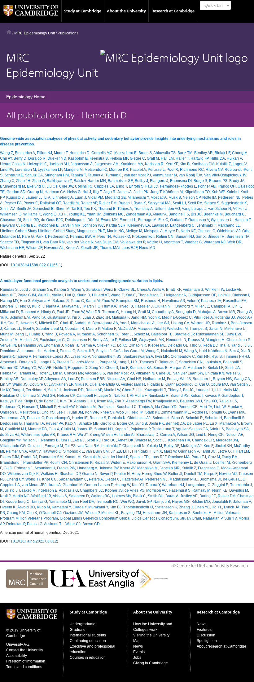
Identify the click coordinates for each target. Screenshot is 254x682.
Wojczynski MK (151, 340)
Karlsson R (154, 164)
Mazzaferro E (125, 153)
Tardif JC (208, 451)
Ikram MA (105, 401)
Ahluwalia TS (164, 153)
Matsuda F (120, 317)
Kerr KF (171, 164)
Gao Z (12, 323)
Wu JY (82, 434)
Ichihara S (31, 395)
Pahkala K (116, 418)
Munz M (6, 334)
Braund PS (218, 181)
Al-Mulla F (138, 395)
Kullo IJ (38, 306)
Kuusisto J (15, 197)
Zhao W (38, 181)
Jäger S (105, 395)
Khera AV (127, 468)
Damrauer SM (51, 457)
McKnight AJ (191, 446)
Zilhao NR (137, 345)
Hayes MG (181, 501)
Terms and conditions (24, 667)
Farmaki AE (27, 373)
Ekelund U (36, 186)
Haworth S (28, 323)
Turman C (113, 175)
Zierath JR (89, 248)
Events (139, 652)
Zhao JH (23, 181)
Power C (31, 203)
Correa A (167, 434)
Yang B (51, 334)
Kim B (185, 164)
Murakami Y (98, 507)
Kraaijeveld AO (165, 401)
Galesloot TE (162, 334)
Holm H (224, 295)
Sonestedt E (43, 208)
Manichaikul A (143, 323)
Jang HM (138, 317)
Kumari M (72, 457)
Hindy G (48, 312)
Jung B (141, 423)
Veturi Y (193, 301)
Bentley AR (203, 153)
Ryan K (140, 203)
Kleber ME (157, 345)
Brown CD (91, 524)
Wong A (190, 351)
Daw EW (233, 334)
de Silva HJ (9, 434)
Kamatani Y (61, 507)
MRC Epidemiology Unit (34, 33)
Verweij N (8, 345)
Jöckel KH (223, 446)
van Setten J (240, 384)
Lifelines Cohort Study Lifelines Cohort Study (37, 231)
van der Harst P (115, 457)
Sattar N (215, 328)
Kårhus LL (12, 328)
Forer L (126, 334)
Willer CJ (73, 524)
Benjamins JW (30, 345)
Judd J (25, 289)
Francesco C (208, 468)
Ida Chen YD (166, 407)
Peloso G (34, 524)
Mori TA (205, 407)
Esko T (121, 186)
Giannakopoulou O (181, 384)
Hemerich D (79, 153)
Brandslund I (10, 462)
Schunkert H (44, 468)
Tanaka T (78, 175)
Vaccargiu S (95, 373)
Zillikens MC (113, 214)
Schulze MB (88, 423)
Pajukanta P (140, 429)
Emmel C (67, 351)
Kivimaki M (91, 457)
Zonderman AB (138, 214)
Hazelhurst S (179, 490)
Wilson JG (185, 434)
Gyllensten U (222, 220)
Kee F (208, 446)
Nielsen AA (116, 379)
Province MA (179, 457)
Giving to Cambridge (150, 663)
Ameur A (159, 214)
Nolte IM (209, 197)
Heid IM (136, 412)
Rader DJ (29, 457)
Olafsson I (240, 295)
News (138, 646)
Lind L (201, 434)
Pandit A (39, 317)
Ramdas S (9, 289)
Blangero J (159, 181)
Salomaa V (242, 501)
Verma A (88, 345)
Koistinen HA (179, 440)
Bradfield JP (184, 334)
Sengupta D (186, 312)
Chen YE (202, 507)
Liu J (248, 345)
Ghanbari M (72, 485)
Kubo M (43, 507)
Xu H (62, 214)
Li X (134, 362)
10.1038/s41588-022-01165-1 (36, 265)
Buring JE (207, 496)
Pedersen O (58, 236)
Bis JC (196, 214)
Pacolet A (138, 169)
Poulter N (122, 474)
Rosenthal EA (234, 301)
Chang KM (16, 513)
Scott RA (195, 203)
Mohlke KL (110, 513)
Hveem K (7, 507)
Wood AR (244, 317)
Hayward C (9, 225)
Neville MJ (228, 474)
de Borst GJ (48, 401)
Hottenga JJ (225, 317)
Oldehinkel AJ (228, 231)
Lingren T (8, 306)
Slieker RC (106, 345)
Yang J (237, 345)
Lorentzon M (25, 169)
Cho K (32, 513)
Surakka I (94, 289)
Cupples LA (104, 186)
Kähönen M (173, 192)
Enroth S (136, 186)
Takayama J (71, 306)
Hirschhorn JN (155, 513)
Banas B (160, 367)
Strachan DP (69, 474)
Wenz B (109, 289)
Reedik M (71, 203)
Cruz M (214, 457)
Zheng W (97, 434)
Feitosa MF (119, 158)
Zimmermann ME (175, 412)
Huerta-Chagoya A (15, 356)
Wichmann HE (12, 248)
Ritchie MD (200, 501)
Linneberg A (62, 197)
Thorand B (107, 208)
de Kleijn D (27, 401)
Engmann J (53, 345)
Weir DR (234, 242)
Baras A (171, 496)
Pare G (28, 236)
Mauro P (93, 328)
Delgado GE (178, 345)
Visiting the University (151, 635)
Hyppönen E (48, 225)
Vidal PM (95, 197)
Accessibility (16, 655)
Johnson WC (93, 225)
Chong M (239, 153)
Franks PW (66, 468)
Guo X (54, 429)
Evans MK (109, 220)
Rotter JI (175, 474)
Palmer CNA (16, 451)
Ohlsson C (206, 231)
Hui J (86, 192)
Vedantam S (193, 289)
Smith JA (23, 208)
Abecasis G (68, 490)
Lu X (213, 423)
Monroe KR (118, 169)
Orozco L (35, 446)
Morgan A (177, 367)
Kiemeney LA (138, 225)
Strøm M (62, 208)
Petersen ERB (93, 379)
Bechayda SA (237, 429)
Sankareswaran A (138, 356)
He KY (5, 390)
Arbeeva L (8, 362)
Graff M (153, 158)
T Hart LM (241, 451)
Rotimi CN (164, 236)
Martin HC (91, 306)
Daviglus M (238, 490)
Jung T (155, 192)
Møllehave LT (235, 328)
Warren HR (200, 323)
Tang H (18, 390)
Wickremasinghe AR (38, 434)
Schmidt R (194, 418)
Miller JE (202, 306)
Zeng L (21, 334)
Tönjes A (124, 208)
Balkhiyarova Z (59, 181)
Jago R (109, 192)
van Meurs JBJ (34, 485)
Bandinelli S (179, 214)
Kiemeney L (182, 462)
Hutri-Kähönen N (213, 351)
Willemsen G (10, 214)
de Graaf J (202, 462)
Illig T (97, 192)
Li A (47, 197)
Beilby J (141, 181)
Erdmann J (23, 468)
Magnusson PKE (91, 231)
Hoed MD (147, 248)
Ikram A (54, 485)
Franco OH (226, 186)
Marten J (50, 351)
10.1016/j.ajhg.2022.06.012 (34, 541)
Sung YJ (96, 367)
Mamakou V (229, 423)
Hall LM (167, 158)
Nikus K (81, 384)
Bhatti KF (173, 289)
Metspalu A (153, 231)
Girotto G (107, 423)
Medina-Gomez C (177, 317)
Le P (113, 340)
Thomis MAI (110, 248)
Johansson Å (82, 164)
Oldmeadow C (183, 356)
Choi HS (134, 379)
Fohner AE (207, 186)
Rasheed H (150, 301)
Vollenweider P (132, 242)
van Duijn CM (106, 242)
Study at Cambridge (82, 11)
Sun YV (230, 518)
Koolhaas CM (202, 164)
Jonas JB (84, 429)
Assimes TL (54, 524)
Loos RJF (129, 248)
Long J (123, 362)
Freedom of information (25, 661)
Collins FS (83, 186)
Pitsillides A (203, 317)
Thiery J (174, 390)
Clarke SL (126, 289)
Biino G (177, 418)
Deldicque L (75, 220)
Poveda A (67, 334)
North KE (188, 231)
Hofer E (44, 373)
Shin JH (54, 390)
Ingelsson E (47, 490)
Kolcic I (232, 192)
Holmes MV (121, 496)
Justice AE (189, 496)
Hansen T (242, 220)
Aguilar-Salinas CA (192, 429)
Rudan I (125, 203)
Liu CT (51, 186)
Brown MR (226, 312)
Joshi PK (141, 192)
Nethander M (154, 379)
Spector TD (9, 242)
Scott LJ (179, 203)
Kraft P (5, 496)
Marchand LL (228, 225)
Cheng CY (15, 479)
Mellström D (30, 412)
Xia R (245, 351)
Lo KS (122, 345)
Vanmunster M (165, 175)
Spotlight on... (208, 641)
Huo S (195, 345)
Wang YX (28, 367)
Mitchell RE (48, 323)
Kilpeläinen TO (197, 192)
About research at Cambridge (221, 646)
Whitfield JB (41, 496)
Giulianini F (164, 306)
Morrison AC (156, 490)
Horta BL (28, 225)
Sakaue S (60, 301)
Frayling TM (131, 513)
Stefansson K (166, 507)
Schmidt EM (20, 317)
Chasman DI (10, 220)
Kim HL (66, 440)
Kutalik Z (223, 164)
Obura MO (219, 384)
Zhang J (186, 507)
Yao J (124, 323)
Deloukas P (15, 524)
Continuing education (88, 641)
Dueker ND (56, 158)
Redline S (98, 418)
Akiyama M (41, 301)
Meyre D (171, 231)
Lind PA (6, 169)
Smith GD (31, 220)
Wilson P (92, 513)
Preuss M (196, 340)
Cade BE (163, 373)
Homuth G (217, 412)
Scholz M (141, 334)
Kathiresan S (179, 513)
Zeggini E (220, 485)
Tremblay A (143, 208)
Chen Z (128, 390)
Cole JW (66, 186)
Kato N (71, 423)
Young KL (76, 214)
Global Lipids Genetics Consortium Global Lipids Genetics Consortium (119, 518)
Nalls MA (231, 390)
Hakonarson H (139, 462)
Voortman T (173, 242)
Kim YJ (138, 485)
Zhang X (7, 181)
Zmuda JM (9, 340)
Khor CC (49, 479)
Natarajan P (212, 518)
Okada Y (79, 507)
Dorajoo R (37, 158)
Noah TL (72, 345)
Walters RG (100, 496)
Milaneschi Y (138, 197)
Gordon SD (16, 192)
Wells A (158, 289)
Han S (25, 301)
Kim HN (203, 356)
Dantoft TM (193, 474)
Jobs (137, 657)
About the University (126, 11)
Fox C (163, 220)
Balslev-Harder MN (90, 181)
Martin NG (115, 231)
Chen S (111, 367)
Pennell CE (188, 407)
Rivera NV (214, 169)
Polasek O (121, 236)
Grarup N (35, 192)
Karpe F (210, 474)
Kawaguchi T (155, 390)
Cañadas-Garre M (128, 351)
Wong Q (49, 214)
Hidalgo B (155, 384)
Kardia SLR (115, 225)
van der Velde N (80, 242)
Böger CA (125, 423)
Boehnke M (213, 214)
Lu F (126, 451)
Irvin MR (162, 356)
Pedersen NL (229, 197)
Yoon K (154, 317)
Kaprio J (122, 429)
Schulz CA (34, 175)
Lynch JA (231, 507)
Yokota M (154, 446)
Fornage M (147, 220)
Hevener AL (54, 248)
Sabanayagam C (73, 479)
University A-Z (17, 644)
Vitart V (35, 451)
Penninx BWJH (82, 236)
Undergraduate (82, 624)
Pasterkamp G (58, 418)
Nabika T (120, 395)
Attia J (79, 440)
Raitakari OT (50, 203)
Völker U (240, 208)
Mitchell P (48, 407)
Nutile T (59, 367)
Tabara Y (153, 485)
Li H (218, 390)
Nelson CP (191, 197)
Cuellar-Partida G (104, 384)
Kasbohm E (78, 158)
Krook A (72, 248)
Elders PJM (9, 457)
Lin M (57, 373)
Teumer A (95, 175)
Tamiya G (39, 501)
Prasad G (64, 362)
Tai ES (76, 208)
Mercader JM (227, 440)
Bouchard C (235, 214)
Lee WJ (162, 323)
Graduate (77, 629)
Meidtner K (196, 367)
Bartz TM (184, 153)
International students (88, 635)
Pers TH (104, 236)
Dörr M (93, 220)
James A (124, 192)
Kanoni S (61, 289)
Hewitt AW (66, 407)
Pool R (172, 169)
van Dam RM (54, 242)
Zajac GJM (27, 295)
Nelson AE (234, 434)
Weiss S (233, 373)
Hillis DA (217, 158)
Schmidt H (213, 418)
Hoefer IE (80, 418)
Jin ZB (116, 451)
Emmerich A (25, 153)
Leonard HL (31, 351)
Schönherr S (107, 334)
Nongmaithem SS (106, 356)
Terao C (77, 301)
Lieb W (220, 407)
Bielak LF (222, 153)
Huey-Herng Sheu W (149, 474)
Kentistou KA (140, 367)
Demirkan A (10, 351)
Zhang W (244, 312)
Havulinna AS (173, 301)
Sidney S (211, 203)
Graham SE (42, 289)
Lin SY (5, 384)
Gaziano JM (73, 513)
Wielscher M (177, 328)
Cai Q (204, 384)
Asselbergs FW (138, 401)
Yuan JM (94, 214)
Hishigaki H (141, 451)
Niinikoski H (158, 395)
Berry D (20, 158)
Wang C (152, 351)
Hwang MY (9, 301)
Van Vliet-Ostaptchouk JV (225, 175)
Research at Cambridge (173, 11)
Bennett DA (175, 423)
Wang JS (20, 384)
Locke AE (234, 289)
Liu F (124, 367)
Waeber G (193, 242)
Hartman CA (55, 192)
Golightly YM (10, 440)
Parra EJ (198, 457)
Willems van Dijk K (23, 474)
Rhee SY (107, 412)
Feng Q (24, 306)
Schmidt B (85, 351)
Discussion (206, 635)
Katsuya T (8, 401)
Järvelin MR (70, 225)
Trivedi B (125, 306)
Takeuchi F (168, 362)
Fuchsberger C (52, 340)
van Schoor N (219, 208)
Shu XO (210, 401)
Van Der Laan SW (188, 373)
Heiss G (74, 192)
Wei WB (44, 367)
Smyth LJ (104, 351)
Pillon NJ (44, 153)
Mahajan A (207, 312)
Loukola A (212, 362)
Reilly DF (171, 446)
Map (137, 641)
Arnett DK (125, 440)
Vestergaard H (133, 384)
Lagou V (240, 164)
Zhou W (108, 301)
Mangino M (73, 169)
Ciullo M (68, 429)
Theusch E (148, 362)
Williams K (32, 214)
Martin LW (112, 390)
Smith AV (7, 208)
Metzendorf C (96, 169)
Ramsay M (201, 490)
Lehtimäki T (206, 225)
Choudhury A (163, 312)
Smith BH (156, 496)
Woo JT (122, 412)
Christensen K (81, 462)
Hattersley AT (132, 479)
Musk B (175, 197)
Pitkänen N (145, 373)
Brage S (200, 181)
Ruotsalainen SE (210, 334)
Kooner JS (114, 490)
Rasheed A (30, 312)
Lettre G (224, 451)
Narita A (52, 306)
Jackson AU (59, 164)
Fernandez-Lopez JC (51, 356)
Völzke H (154, 242)
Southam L (202, 379)
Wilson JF (34, 248)
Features (204, 629)
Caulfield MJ (15, 429)
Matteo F (109, 328)
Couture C (38, 384)
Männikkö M (147, 468)
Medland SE (115, 197)
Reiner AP (89, 203)
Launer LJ (33, 197)
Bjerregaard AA (105, 323)
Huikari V (234, 158)
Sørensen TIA (237, 236)
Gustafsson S (58, 317)
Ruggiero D (77, 367)
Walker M (143, 440)
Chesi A (143, 289)
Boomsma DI (181, 181)
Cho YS (48, 412)
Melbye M (134, 231)
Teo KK (90, 208)
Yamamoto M (60, 501)
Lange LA (46, 362)
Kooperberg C (17, 501)
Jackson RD (73, 390)
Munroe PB (37, 429)
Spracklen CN (191, 362)
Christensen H (79, 340)
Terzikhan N (36, 390)
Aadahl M (82, 323)
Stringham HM (57, 175)
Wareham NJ (215, 242)
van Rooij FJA (190, 175)
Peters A (96, 479)
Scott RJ (93, 440)
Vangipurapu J (194, 208)
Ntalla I (57, 295)
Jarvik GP (143, 501)
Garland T (178, 220)
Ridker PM (107, 203)
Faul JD (151, 186)
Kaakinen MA (131, 164)
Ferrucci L (128, 220)
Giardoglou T (232, 395)
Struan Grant (190, 518)
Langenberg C (182, 225)
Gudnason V (198, 220)
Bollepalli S (232, 362)
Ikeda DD (210, 345)
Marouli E (8, 295)
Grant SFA (161, 462)
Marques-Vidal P (151, 328)
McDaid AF (127, 328)
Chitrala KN (214, 373)
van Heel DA (83, 501)
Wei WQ (127, 501)
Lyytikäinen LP (50, 169)
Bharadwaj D (147, 434)
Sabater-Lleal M (49, 328)
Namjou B (161, 501)
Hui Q (70, 295)
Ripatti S (101, 462)
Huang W (122, 485)
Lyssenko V (80, 356)
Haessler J (144, 306)
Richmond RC (192, 169)
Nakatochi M (171, 351)
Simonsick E (73, 451)
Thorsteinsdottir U (138, 507)
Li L (139, 390)
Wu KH (44, 295)
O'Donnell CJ (50, 513)
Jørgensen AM (106, 164)
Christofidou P (238, 340)
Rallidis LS (228, 401)
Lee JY (73, 379)
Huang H (128, 312)
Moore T (61, 153)
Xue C (130, 295)
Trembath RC (107, 501)
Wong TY (32, 479)
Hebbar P (7, 373)
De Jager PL (197, 423)
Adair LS (216, 429)
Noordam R (74, 328)
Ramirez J (220, 323)
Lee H (61, 412)
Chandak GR (203, 440)
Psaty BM (230, 457)
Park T (41, 236)
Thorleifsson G (150, 295)
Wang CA (242, 379)
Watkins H (49, 474)
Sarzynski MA (159, 203)
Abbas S (60, 496)
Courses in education (88, 657)
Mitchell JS (29, 340)
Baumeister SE (120, 181)
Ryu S (217, 356)
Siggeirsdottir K (234, 203)
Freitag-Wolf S (179, 379)
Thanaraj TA (34, 423)
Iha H (224, 345)
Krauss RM (66, 434)
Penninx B (50, 440)
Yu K (4, 317)
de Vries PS (134, 490)
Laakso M (160, 225)
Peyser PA (13, 203)
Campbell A (220, 306)
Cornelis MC (101, 153)
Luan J (80, 197)
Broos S (145, 153)
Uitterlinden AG (167, 208)
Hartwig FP (199, 158)
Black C (139, 496)
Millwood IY (9, 312)
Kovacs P (212, 395)
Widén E (118, 462)
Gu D (8, 468)
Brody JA (236, 181)
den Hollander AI (120, 434)
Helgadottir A (175, 295)
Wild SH (48, 395)
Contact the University (24, 650)
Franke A (234, 407)
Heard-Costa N (12, 164)
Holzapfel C (37, 164)
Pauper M (107, 362)
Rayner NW (222, 379)
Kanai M (93, 301)
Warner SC (9, 367)
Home (8, 31)
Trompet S (198, 328)
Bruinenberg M (12, 186)
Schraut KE (13, 175)
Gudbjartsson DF (202, 295)
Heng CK (216, 434)
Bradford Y (184, 306)
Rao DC (109, 440)
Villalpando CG (13, 446)
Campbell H (87, 395)
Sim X (201, 236)
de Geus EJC (52, 220)
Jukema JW (108, 468)
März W (170, 451)
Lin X (157, 451)
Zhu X (120, 401)
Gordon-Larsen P (98, 485)
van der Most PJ (137, 175)
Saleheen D (79, 496)
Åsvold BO (26, 507)
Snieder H (216, 236)
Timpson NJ (31, 242)
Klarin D (83, 295)
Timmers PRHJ (236, 356)
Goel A (28, 328)
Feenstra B (99, 158)
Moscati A (159, 197)
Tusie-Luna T (163, 429)
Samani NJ (184, 236)
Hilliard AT (100, 295)
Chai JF (66, 323)
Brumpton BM (127, 301)
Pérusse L (156, 169)
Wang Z (6, 153)
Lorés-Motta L (86, 362)
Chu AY (6, 158)
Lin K (236, 306)
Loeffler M (221, 462)
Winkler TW (214, 289)
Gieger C (137, 158)
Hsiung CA (180, 323)
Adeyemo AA (55, 379)
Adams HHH (84, 401)
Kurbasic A (86, 334)
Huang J (36, 334)
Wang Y (77, 289)
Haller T (182, 158)
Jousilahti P (221, 501)
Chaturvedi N (133, 446)
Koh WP (218, 192)
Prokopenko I (143, 236)
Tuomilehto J (241, 485)
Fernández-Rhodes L (178, 186)
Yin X (76, 317)
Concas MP (73, 373)
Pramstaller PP (35, 462)
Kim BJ (115, 507)
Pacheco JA (211, 301)
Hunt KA (109, 306)
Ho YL (217, 507)
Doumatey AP (31, 379)
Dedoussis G (11, 423)
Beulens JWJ (191, 401)
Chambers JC (91, 490)
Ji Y (3, 323)
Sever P (105, 474)
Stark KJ (152, 412)
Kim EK (66, 401)
